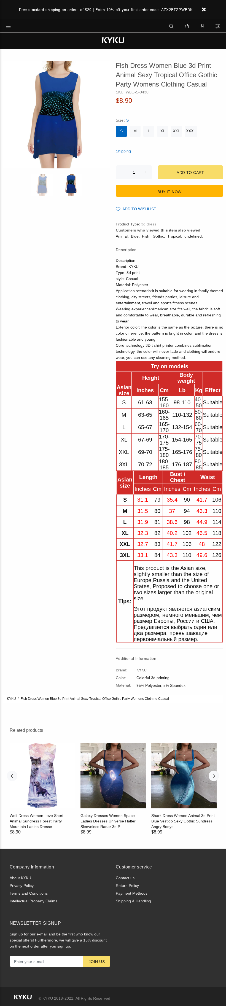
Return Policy (127, 885)
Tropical (174, 236)
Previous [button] (12, 776)
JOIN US (97, 961)
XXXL (191, 131)
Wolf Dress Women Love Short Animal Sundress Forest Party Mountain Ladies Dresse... (36, 821)
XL (162, 131)
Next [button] (214, 776)
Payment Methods (131, 893)
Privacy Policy (22, 885)
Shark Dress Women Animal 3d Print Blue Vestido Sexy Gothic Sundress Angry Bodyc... (183, 821)
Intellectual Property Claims (33, 901)
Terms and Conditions (29, 893)
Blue (135, 236)
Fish (145, 236)
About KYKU (20, 878)
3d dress (148, 224)
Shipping (123, 151)
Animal (122, 236)
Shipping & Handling (133, 901)
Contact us (125, 878)
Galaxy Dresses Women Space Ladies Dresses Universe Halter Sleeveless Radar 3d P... (108, 821)
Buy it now (169, 192)
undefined (193, 236)
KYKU (11, 699)
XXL (176, 131)
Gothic (158, 236)
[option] (45, 185)
